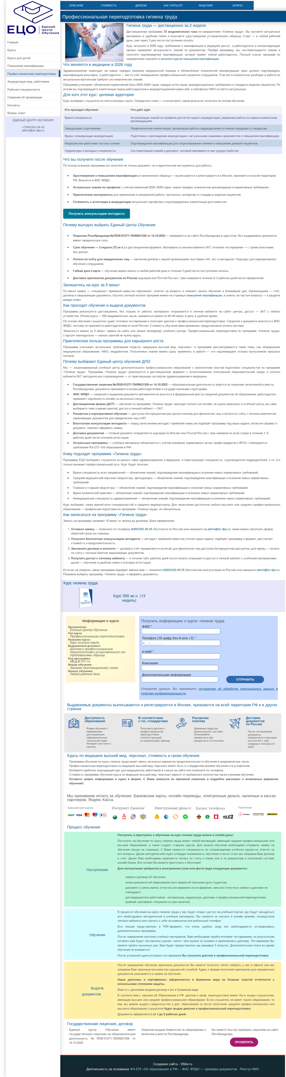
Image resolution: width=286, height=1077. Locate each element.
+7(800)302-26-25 (33, 127)
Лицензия (205, 5)
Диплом (141, 5)
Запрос (237, 5)
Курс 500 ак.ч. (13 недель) (129, 598)
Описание (76, 5)
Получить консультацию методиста (97, 213)
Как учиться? (173, 5)
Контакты (13, 105)
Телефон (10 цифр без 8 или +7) (168, 637)
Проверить (244, 1042)
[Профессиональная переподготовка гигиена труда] (85, 606)
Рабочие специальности (23, 89)
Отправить (245, 679)
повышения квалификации (204, 295)
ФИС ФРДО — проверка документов (209, 1068)
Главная (12, 42)
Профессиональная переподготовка (31, 74)
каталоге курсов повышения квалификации (190, 59)
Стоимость (109, 5)
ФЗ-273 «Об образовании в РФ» (154, 1068)
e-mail (147, 651)
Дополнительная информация (166, 674)
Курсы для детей (18, 58)
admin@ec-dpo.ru (218, 529)
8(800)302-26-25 (141, 529)
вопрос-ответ (72, 300)
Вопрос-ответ (16, 113)
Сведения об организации (24, 97)
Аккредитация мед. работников (28, 81)
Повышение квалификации (25, 66)
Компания (150, 663)
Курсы (11, 50)
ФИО (146, 626)
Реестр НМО (249, 1068)
